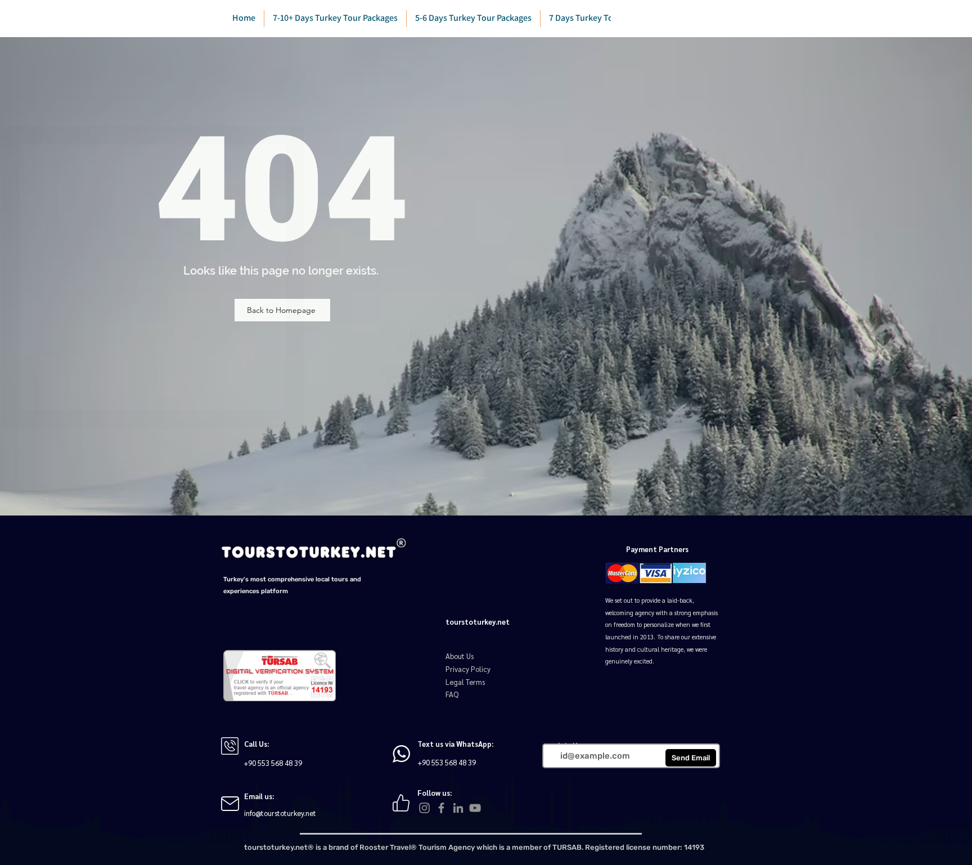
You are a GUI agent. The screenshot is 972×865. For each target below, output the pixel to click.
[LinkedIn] (458, 808)
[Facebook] (441, 808)
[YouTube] (475, 808)
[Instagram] (424, 808)
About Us (460, 656)
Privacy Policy (468, 669)
